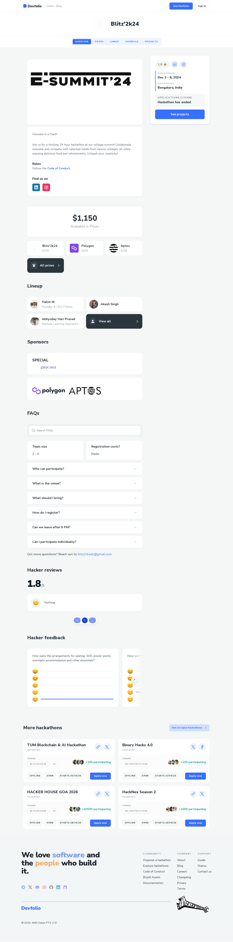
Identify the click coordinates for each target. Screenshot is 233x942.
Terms (181, 889)
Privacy (181, 883)
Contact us (205, 871)
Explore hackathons (155, 866)
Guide (201, 860)
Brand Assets (151, 877)
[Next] (92, 620)
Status (202, 866)
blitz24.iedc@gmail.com (95, 554)
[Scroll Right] (134, 679)
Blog (180, 866)
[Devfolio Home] (32, 6)
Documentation (153, 883)
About (181, 860)
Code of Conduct (58, 168)
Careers (182, 871)
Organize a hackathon (157, 860)
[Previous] (77, 620)
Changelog (184, 877)
